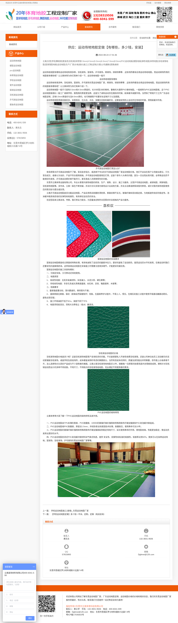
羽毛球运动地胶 (16, 95)
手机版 (148, 3)
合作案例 (112, 27)
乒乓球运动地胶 (16, 100)
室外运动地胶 (15, 85)
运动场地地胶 (15, 61)
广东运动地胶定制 (111, 596)
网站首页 (17, 27)
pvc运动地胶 (15, 70)
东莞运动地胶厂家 (97, 82)
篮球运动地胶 (15, 90)
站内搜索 (157, 3)
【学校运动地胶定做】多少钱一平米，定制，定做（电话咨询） (78, 514)
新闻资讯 (89, 27)
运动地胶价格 (128, 172)
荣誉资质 (160, 27)
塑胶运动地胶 (15, 65)
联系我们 (136, 27)
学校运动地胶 (15, 80)
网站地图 (167, 3)
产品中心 (65, 27)
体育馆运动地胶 (16, 75)
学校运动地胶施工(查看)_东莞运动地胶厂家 (70, 511)
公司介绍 (41, 27)
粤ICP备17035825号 (75, 615)
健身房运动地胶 (16, 104)
